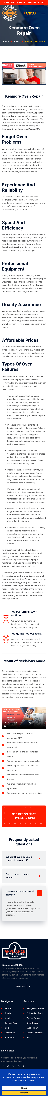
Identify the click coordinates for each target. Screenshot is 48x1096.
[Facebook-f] (3, 1066)
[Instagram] (8, 1066)
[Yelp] (23, 1066)
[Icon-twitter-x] (13, 1066)
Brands (17, 41)
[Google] (18, 1066)
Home (6, 41)
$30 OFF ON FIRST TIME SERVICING (24, 2)
